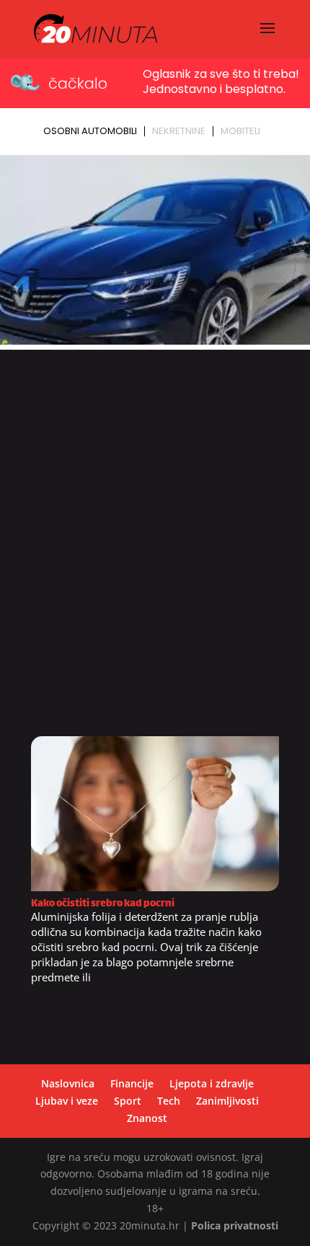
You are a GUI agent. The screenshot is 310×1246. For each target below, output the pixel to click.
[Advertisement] (155, 548)
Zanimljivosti (227, 1101)
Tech (168, 1101)
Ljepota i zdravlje (211, 1083)
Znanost (147, 1118)
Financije (132, 1083)
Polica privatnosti (234, 1225)
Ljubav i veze (66, 1101)
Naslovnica (67, 1083)
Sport (127, 1101)
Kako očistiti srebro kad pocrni (102, 904)
